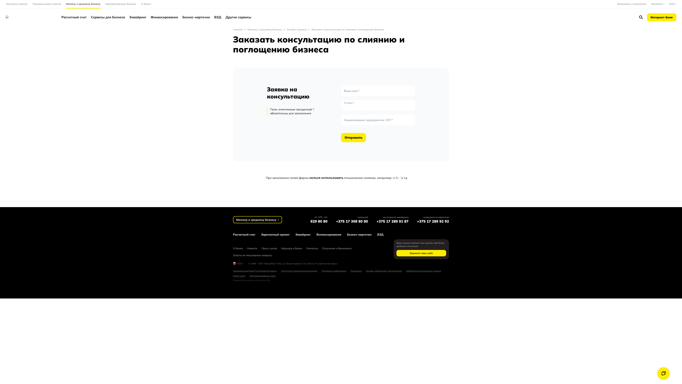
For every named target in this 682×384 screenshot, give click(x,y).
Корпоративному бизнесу (120, 4)
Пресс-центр (269, 248)
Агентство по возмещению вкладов (299, 271)
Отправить (353, 137)
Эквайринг (137, 17)
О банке (146, 4)
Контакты (312, 248)
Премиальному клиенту (47, 4)
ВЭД (217, 17)
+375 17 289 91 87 (392, 221)
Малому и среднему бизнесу (83, 4)
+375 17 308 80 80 (352, 221)
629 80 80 (319, 221)
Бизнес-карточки (196, 17)
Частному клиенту (17, 4)
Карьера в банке (291, 248)
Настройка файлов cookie (263, 275)
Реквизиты (356, 271)
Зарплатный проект (275, 234)
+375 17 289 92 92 (433, 221)
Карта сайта (239, 275)
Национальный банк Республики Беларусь (255, 271)
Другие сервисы (238, 17)
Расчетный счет (74, 17)
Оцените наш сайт (421, 253)
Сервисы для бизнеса (108, 17)
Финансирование (164, 17)
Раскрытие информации (334, 271)
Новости (252, 248)
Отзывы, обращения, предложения (384, 271)
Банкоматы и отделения (631, 4)
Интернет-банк (662, 17)
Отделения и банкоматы (336, 248)
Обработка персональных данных (423, 271)
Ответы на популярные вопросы (252, 255)
